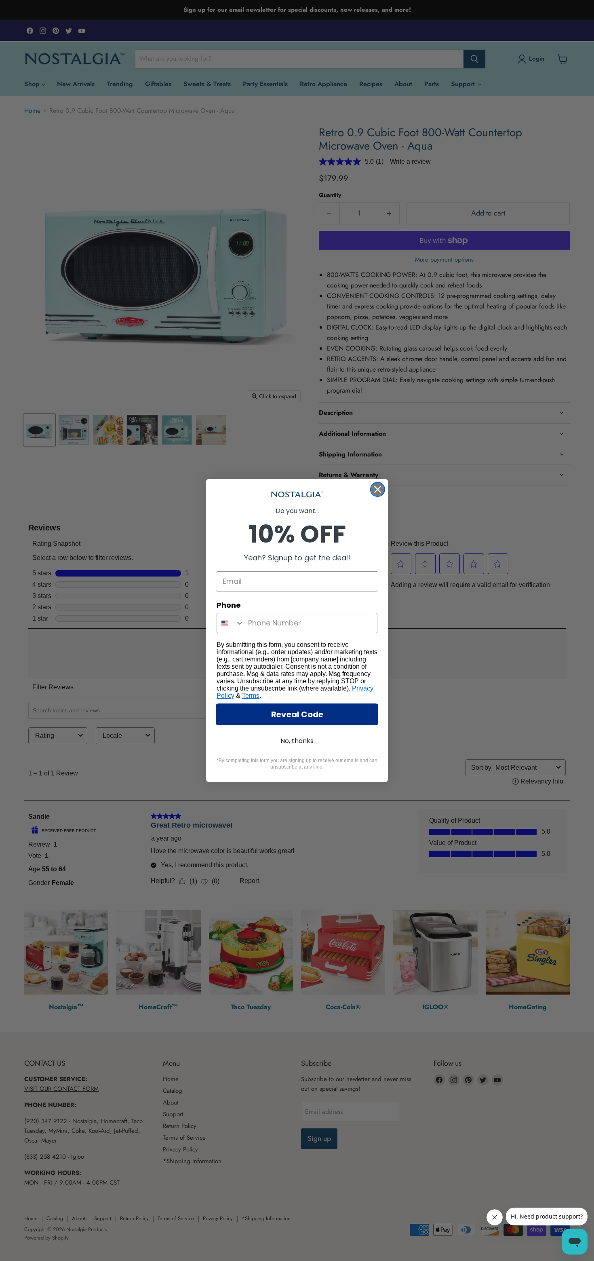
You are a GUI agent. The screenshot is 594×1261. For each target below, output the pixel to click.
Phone (229, 605)
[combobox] (230, 623)
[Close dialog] (378, 489)
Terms (250, 695)
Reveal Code (297, 714)
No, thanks (297, 741)
